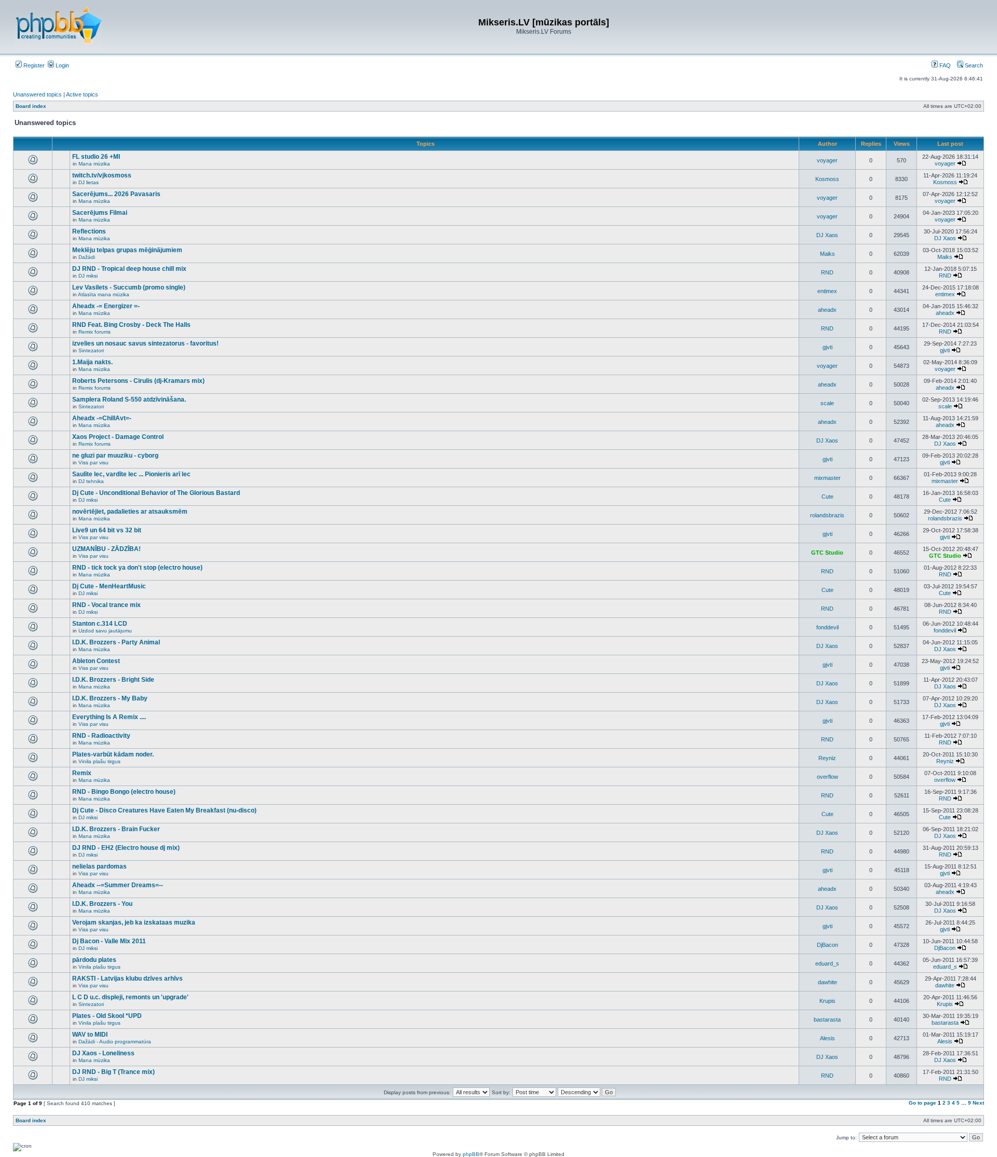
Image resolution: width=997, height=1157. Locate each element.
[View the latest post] (961, 163)
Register (33, 65)
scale (827, 403)
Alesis (827, 1038)
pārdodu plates (94, 959)
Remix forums (94, 332)
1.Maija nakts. (92, 362)
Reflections (89, 231)
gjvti (827, 347)
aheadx (827, 310)
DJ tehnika (91, 481)
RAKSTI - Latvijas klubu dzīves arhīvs (127, 978)
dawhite (827, 982)
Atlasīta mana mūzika (103, 294)
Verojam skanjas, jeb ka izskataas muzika (133, 922)
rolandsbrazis (827, 515)
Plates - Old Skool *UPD (107, 1016)
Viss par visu (93, 462)
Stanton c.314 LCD (99, 623)
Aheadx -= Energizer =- (106, 306)
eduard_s (827, 963)
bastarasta (827, 1019)
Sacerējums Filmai (99, 212)
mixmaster (827, 478)
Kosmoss (827, 179)
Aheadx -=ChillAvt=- (101, 418)
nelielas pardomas (99, 866)
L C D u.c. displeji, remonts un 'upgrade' (130, 997)
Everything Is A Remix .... (109, 717)
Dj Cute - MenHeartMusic (109, 586)
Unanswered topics (37, 94)
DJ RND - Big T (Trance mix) (113, 1072)
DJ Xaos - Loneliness (103, 1053)
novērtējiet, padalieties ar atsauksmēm (129, 511)
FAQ (944, 65)
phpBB (471, 1154)
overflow (827, 777)
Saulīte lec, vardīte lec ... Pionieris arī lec (131, 474)
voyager (827, 160)
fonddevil (827, 627)
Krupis (827, 1001)
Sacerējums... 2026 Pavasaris (116, 194)
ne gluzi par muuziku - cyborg (115, 455)
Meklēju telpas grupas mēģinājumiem (127, 250)
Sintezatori (91, 350)
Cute (827, 496)
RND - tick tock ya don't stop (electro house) (137, 567)
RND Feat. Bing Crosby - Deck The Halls (131, 324)
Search (973, 65)
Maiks (827, 254)
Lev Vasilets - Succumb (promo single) (128, 287)
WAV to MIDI (89, 1034)
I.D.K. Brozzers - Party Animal (116, 642)
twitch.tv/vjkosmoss (101, 175)
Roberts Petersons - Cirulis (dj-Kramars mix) (138, 380)
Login (61, 65)
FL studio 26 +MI (96, 156)
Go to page (922, 1103)
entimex (827, 291)
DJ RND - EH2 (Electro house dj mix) (126, 847)
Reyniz (827, 758)
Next (978, 1103)
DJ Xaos (827, 235)
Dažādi (86, 257)
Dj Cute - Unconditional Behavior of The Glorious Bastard (156, 493)
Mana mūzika (94, 164)
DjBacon (827, 945)
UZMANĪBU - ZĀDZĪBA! (106, 549)
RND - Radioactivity (101, 735)
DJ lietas (88, 182)
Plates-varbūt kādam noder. (113, 754)
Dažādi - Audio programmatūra (114, 1041)
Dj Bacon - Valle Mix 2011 (109, 941)
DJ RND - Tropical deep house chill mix (129, 268)
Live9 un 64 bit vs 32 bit (106, 530)
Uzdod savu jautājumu (105, 630)
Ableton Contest (96, 661)
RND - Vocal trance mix (106, 605)
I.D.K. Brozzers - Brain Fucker (116, 829)
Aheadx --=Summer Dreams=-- (117, 885)
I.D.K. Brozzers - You (102, 903)
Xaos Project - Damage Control (118, 436)
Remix (81, 773)
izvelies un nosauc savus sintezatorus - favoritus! (145, 343)
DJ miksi (88, 276)
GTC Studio (827, 552)
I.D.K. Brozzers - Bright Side (113, 679)
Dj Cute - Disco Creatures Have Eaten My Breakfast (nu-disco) (164, 810)
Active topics (82, 94)
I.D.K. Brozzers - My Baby (109, 698)
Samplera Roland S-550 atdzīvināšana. (129, 399)
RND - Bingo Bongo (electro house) (124, 791)
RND (827, 272)
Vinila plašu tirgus (99, 761)
